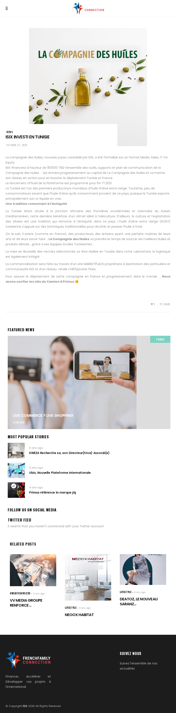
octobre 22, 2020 (16, 145)
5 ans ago (39, 593)
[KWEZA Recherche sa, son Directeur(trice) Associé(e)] (16, 450)
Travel (160, 339)
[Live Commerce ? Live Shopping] (89, 382)
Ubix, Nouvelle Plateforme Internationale (60, 473)
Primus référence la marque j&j (52, 492)
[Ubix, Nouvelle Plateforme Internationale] (16, 470)
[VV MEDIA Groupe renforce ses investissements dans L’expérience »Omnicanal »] (33, 570)
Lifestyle (70, 607)
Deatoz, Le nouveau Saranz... (139, 601)
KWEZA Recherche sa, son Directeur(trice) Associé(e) (69, 453)
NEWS (9, 132)
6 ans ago (19, 422)
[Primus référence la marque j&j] (16, 490)
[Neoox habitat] (88, 577)
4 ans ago (36, 487)
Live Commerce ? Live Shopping (43, 415)
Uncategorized (20, 593)
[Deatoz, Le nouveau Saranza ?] (143, 569)
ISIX (25, 706)
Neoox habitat (79, 614)
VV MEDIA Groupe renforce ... (26, 603)
